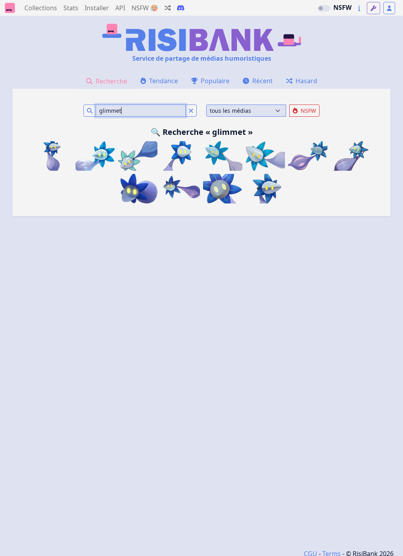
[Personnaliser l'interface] (373, 8)
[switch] (324, 8)
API (120, 8)
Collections (40, 8)
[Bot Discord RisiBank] (180, 8)
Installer (97, 8)
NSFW (342, 7)
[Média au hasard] (167, 8)
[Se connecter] (389, 8)
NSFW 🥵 (144, 8)
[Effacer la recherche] (191, 110)
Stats (70, 8)
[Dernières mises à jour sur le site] (359, 8)
